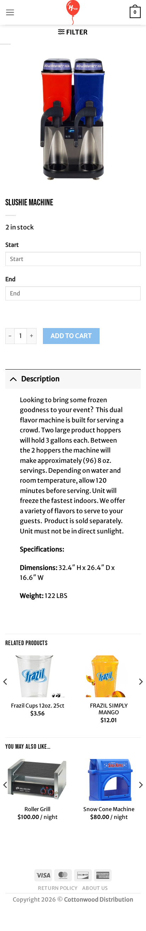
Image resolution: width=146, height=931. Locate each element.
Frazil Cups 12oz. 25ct (37, 705)
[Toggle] (13, 378)
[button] (10, 12)
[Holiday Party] (73, 12)
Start (12, 244)
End (10, 279)
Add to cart (71, 336)
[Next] (140, 696)
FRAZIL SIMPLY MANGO (109, 709)
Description (40, 379)
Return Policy (58, 888)
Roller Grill (37, 809)
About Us (95, 888)
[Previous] (5, 696)
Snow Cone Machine (108, 809)
